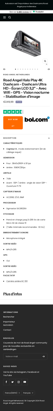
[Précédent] (4, 69)
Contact (7, 330)
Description (9, 138)
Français (27, 393)
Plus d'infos (12, 294)
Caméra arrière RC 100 (17, 281)
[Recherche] (9, 17)
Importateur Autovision (9, 323)
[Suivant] (48, 69)
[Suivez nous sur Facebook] (6, 382)
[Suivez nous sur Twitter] (12, 382)
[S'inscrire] (43, 356)
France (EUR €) (11, 393)
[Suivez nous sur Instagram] (18, 382)
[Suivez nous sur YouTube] (25, 382)
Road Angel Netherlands (16, 74)
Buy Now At (13, 122)
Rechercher (8, 316)
